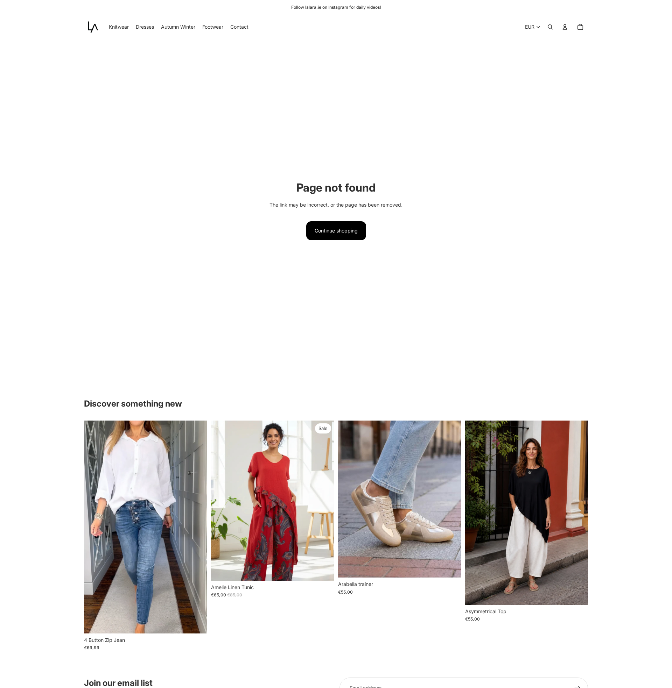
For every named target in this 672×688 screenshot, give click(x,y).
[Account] (565, 27)
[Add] (196, 622)
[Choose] (323, 570)
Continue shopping (336, 231)
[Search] (550, 27)
